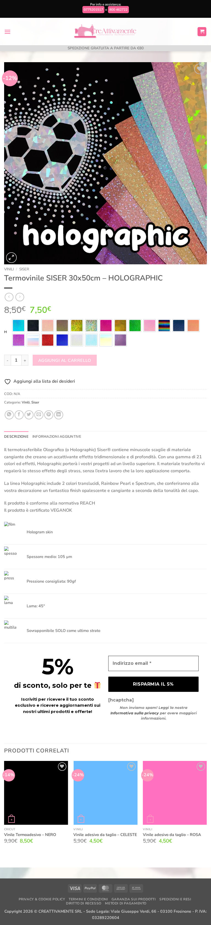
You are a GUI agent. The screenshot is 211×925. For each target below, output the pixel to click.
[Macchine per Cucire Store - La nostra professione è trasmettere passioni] (106, 31)
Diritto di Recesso (83, 903)
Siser (24, 269)
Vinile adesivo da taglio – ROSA (172, 834)
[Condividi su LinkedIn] (58, 414)
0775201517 (93, 9)
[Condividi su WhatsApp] (9, 414)
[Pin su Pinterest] (48, 414)
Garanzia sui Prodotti (134, 899)
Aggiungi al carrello (64, 360)
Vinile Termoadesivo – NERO (30, 834)
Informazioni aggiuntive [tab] (57, 436)
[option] (18, 325)
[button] (7, 31)
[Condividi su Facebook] (19, 414)
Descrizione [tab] (16, 436)
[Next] (206, 809)
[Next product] (9, 297)
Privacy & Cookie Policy (42, 899)
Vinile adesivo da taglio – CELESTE (105, 834)
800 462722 (118, 9)
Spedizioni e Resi (175, 899)
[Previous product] (19, 297)
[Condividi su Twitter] (29, 414)
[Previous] (4, 809)
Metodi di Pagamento (125, 903)
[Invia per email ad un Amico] (38, 414)
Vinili (9, 269)
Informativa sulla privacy (134, 713)
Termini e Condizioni (88, 899)
